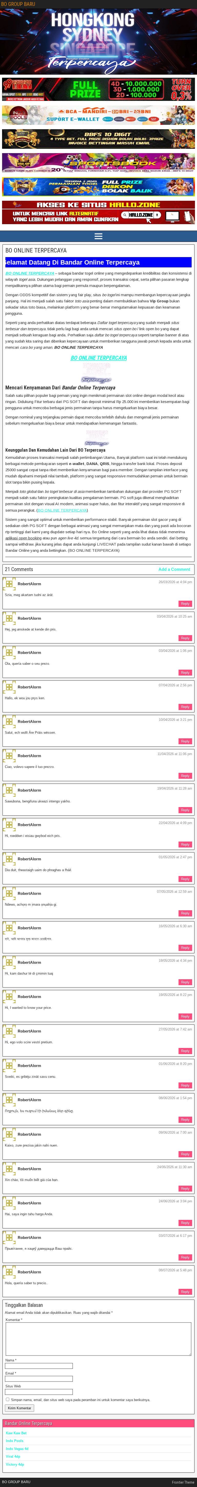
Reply (185, 604)
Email (10, 1373)
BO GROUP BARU (18, 4)
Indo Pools (14, 1441)
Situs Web (13, 1386)
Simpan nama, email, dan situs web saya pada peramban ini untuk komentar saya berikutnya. (80, 1400)
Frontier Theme (183, 1482)
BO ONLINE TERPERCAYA (36, 250)
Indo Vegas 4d (17, 1449)
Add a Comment (174, 569)
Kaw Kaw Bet (16, 1433)
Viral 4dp (13, 1456)
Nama (10, 1360)
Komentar (14, 1320)
